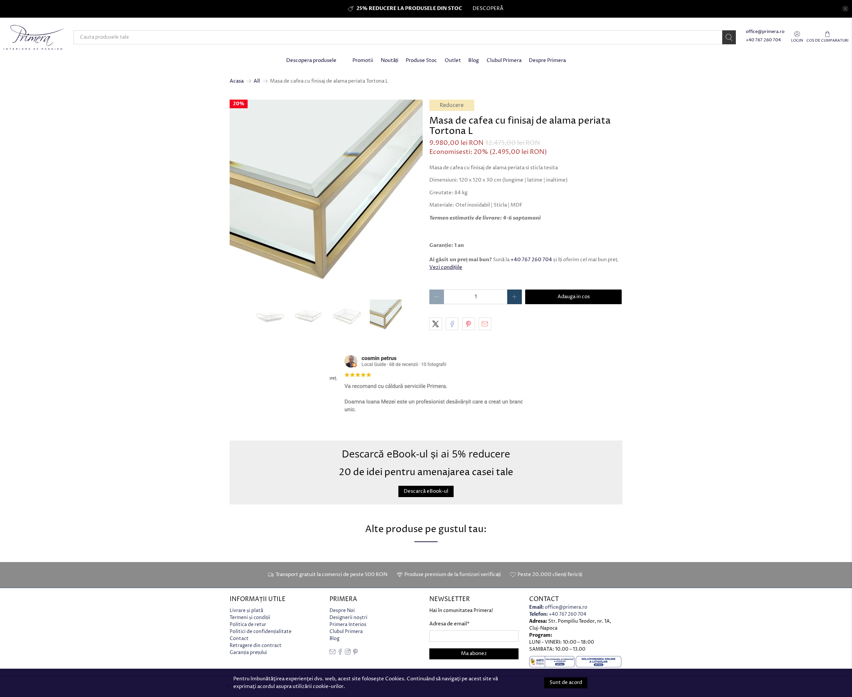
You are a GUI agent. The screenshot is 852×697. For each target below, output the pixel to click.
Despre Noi (342, 610)
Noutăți (389, 60)
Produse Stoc (421, 60)
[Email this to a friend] (485, 324)
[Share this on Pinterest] (468, 324)
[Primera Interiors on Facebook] (340, 653)
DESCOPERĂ (488, 8)
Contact (239, 638)
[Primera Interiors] (34, 37)
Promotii (362, 60)
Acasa (237, 81)
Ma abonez (474, 653)
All (257, 81)
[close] (845, 8)
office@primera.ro (765, 32)
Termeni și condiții (250, 617)
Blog (473, 60)
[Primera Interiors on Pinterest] (355, 653)
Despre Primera (547, 60)
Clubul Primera (504, 60)
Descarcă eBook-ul (426, 491)
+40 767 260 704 (763, 40)
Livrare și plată (246, 610)
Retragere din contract (256, 645)
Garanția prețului (248, 652)
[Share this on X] (435, 324)
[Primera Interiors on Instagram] (348, 653)
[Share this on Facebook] (452, 324)
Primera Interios (347, 624)
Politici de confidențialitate (261, 631)
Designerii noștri (348, 617)
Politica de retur (248, 624)
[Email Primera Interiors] (332, 653)
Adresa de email (449, 623)
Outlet (453, 60)
